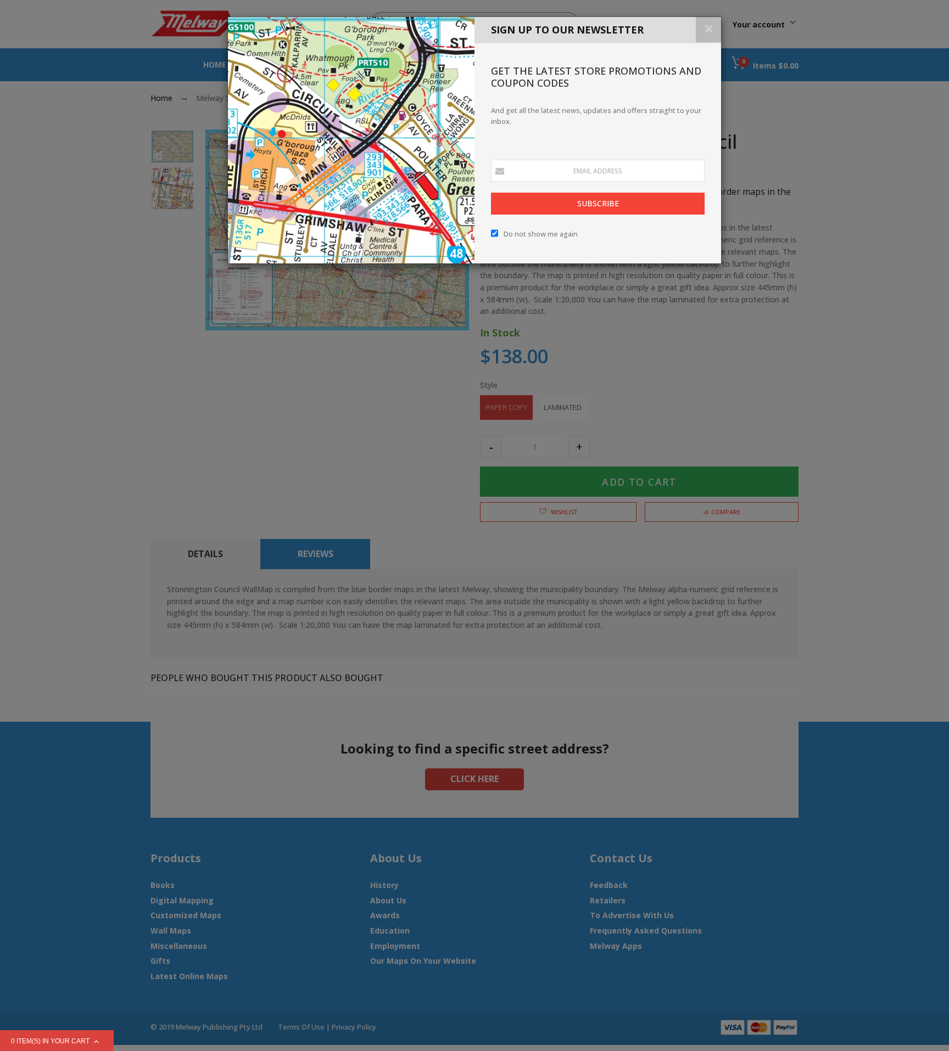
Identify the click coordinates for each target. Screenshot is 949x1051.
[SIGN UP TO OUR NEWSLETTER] (351, 140)
